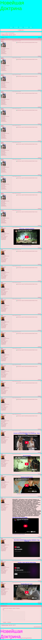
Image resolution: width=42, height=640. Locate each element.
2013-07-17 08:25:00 (18, 430)
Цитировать (39, 123)
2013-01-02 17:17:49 (18, 249)
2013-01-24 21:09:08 (18, 381)
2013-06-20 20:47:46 (18, 414)
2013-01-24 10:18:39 (18, 348)
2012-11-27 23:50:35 (18, 91)
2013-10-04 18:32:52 (18, 582)
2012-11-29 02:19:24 (18, 176)
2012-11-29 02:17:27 (18, 125)
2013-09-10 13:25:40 (18, 475)
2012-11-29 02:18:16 (18, 159)
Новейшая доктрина (5, 34)
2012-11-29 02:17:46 (18, 142)
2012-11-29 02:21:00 (18, 210)
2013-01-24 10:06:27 (18, 315)
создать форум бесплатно (37, 626)
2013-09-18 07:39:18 (18, 538)
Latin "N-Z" (10, 34)
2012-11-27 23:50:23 (18, 74)
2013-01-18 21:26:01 (18, 282)
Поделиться (14, 74)
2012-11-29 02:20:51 (18, 193)
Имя (3, 609)
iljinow (2, 227)
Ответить (39, 37)
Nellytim (2, 57)
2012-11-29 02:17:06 (18, 108)
